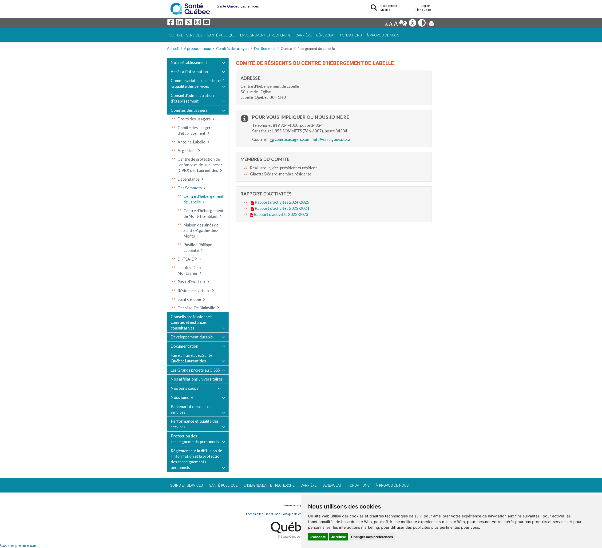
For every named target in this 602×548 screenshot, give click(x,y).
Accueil (173, 48)
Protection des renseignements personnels (195, 438)
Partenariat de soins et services (191, 409)
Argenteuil (187, 150)
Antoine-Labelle (191, 141)
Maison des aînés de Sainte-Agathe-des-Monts (200, 230)
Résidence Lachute (194, 290)
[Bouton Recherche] (213, 4)
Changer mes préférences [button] (372, 537)
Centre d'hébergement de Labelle (203, 199)
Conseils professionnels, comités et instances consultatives (192, 322)
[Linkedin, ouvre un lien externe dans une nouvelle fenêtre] (180, 23)
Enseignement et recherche (265, 35)
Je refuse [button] (338, 537)
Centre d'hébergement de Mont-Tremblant (203, 213)
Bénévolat (325, 35)
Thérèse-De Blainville (196, 307)
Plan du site (423, 10)
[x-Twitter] (189, 23)
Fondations (351, 35)
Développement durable (192, 336)
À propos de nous (383, 35)
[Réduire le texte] (386, 24)
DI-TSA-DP (187, 259)
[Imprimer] (431, 24)
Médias (385, 10)
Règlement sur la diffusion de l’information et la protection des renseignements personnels (196, 459)
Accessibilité (254, 514)
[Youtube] (207, 23)
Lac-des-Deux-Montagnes (190, 270)
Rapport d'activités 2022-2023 (281, 214)
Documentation (184, 346)
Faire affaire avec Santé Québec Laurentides (191, 358)
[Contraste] (422, 24)
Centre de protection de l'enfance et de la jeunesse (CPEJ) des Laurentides (200, 165)
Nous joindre (182, 397)
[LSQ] (403, 24)
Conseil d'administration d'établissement (192, 98)
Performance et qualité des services (195, 424)
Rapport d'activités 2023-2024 (282, 208)
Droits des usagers (194, 118)
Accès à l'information (189, 71)
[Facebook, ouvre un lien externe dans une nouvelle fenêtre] (171, 23)
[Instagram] (198, 23)
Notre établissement (189, 62)
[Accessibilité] (413, 24)
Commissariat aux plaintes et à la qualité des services (198, 83)
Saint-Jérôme (189, 299)
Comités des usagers (233, 48)
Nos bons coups (184, 388)
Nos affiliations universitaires (197, 379)
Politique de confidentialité (299, 514)
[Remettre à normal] (391, 24)
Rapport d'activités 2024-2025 (282, 202)
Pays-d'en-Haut (191, 281)
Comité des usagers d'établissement (195, 130)
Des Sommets (265, 48)
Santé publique (221, 35)
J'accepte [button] (318, 537)
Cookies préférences (18, 545)
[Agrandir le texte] (395, 24)
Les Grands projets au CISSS (195, 370)
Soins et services (185, 35)
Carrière (304, 35)
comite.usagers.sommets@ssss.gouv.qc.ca (312, 139)
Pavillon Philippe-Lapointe (198, 247)
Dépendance (188, 179)
